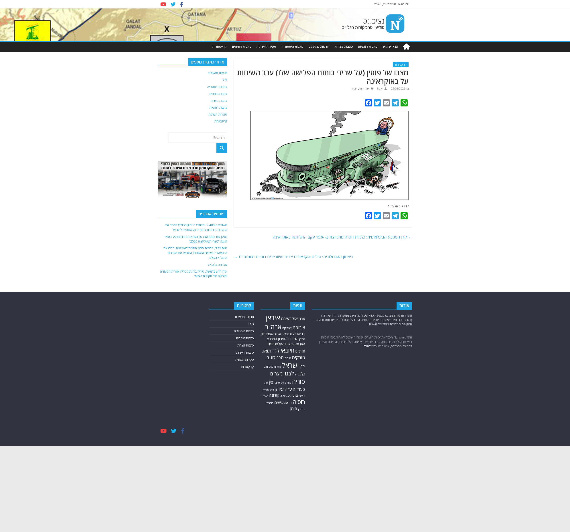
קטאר (264, 395)
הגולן (302, 339)
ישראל (290, 365)
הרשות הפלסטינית (281, 344)
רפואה (288, 403)
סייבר (277, 383)
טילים (288, 358)
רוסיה (354, 88)
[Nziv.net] (406, 46)
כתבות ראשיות (367, 46)
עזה (288, 389)
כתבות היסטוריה (292, 46)
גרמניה (287, 334)
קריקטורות (219, 46)
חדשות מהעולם (319, 46)
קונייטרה (285, 395)
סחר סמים (286, 382)
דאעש (279, 334)
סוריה (298, 381)
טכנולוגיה (275, 358)
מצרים (276, 373)
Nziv (380, 88)
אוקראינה (364, 88)
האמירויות (267, 333)
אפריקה (287, 328)
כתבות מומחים (241, 46)
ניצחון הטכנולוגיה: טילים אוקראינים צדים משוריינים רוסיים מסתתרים (293, 256)
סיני (266, 382)
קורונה (274, 395)
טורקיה (298, 357)
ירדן (302, 366)
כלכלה (300, 374)
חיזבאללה (283, 350)
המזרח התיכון (288, 338)
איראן (273, 317)
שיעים (278, 402)
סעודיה (299, 389)
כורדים (277, 366)
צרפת (294, 395)
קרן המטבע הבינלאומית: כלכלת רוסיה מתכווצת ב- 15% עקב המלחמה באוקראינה (342, 237)
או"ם (302, 318)
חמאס (267, 351)
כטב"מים (268, 367)
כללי (224, 80)
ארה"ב (273, 326)
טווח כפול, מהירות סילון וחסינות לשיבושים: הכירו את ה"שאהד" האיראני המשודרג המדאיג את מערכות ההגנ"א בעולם (195, 253)
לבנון (288, 373)
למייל (367, 346)
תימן (293, 408)
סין (271, 382)
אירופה (299, 327)
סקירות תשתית (266, 46)
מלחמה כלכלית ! (216, 264)
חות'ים (300, 351)
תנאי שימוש (390, 46)
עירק (279, 389)
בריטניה (299, 333)
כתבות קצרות (344, 46)
